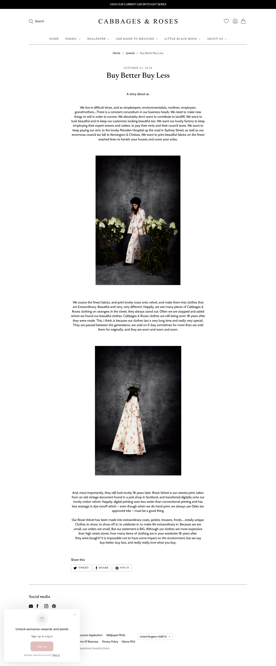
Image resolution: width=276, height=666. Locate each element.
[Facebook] (37, 607)
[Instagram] (46, 607)
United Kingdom (153, 636)
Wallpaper (96, 39)
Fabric (71, 39)
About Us (215, 39)
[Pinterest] (54, 607)
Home (54, 39)
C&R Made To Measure (135, 39)
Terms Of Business (87, 641)
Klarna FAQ (128, 641)
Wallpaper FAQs (115, 635)
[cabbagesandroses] (138, 21)
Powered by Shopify (101, 648)
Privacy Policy (110, 641)
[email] (31, 607)
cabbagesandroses (83, 648)
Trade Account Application (87, 635)
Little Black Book (180, 39)
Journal (130, 53)
